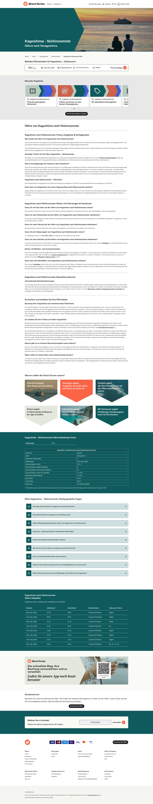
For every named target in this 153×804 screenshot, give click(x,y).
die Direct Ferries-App (106, 327)
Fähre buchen (28, 764)
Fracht (53, 756)
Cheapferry (107, 774)
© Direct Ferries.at (29, 792)
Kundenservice (108, 756)
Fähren (106, 779)
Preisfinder (105, 243)
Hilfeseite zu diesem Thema (46, 257)
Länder (27, 754)
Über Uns (27, 779)
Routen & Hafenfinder (31, 759)
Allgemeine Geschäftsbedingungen (87, 779)
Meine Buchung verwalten (85, 754)
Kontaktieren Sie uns (110, 754)
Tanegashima (43, 56)
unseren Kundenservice (59, 255)
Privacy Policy (82, 776)
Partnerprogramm (56, 774)
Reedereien (28, 756)
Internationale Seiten (30, 774)
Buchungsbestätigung (84, 756)
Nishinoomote (55, 56)
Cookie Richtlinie (82, 774)
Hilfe (105, 759)
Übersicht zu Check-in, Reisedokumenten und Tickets (105, 289)
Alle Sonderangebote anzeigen (77, 114)
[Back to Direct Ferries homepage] (34, 4)
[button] (77, 507)
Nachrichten (28, 776)
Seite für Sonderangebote (107, 158)
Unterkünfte (54, 754)
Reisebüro (54, 776)
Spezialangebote (29, 761)
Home (27, 56)
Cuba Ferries (108, 776)
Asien (34, 56)
